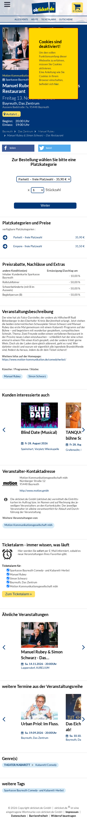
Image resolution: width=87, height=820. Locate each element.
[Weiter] (83, 430)
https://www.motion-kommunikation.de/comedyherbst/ (34, 359)
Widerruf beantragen (63, 815)
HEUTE (34, 19)
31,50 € (80, 246)
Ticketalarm (48, 19)
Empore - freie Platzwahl (27, 246)
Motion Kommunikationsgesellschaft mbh (26, 75)
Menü (7, 4)
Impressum (72, 812)
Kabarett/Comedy (46, 764)
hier (56, 84)
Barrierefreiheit (38, 815)
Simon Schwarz (37, 376)
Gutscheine (66, 19)
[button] (18, 148)
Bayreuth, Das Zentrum (23, 582)
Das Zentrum (25, 131)
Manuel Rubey (46, 131)
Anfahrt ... (12, 114)
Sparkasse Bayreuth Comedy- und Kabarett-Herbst (40, 570)
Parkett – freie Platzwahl (27, 237)
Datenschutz (18, 815)
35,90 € (80, 237)
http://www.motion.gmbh (34, 490)
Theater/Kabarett (17, 764)
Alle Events (21, 19)
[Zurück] (3, 430)
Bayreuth (7, 131)
